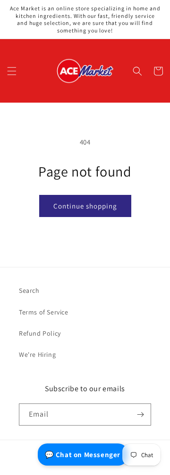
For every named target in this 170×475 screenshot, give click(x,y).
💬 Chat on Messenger (82, 454)
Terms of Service (43, 312)
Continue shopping (85, 205)
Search (29, 290)
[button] (11, 71)
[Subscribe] (140, 414)
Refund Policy (40, 333)
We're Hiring (37, 354)
